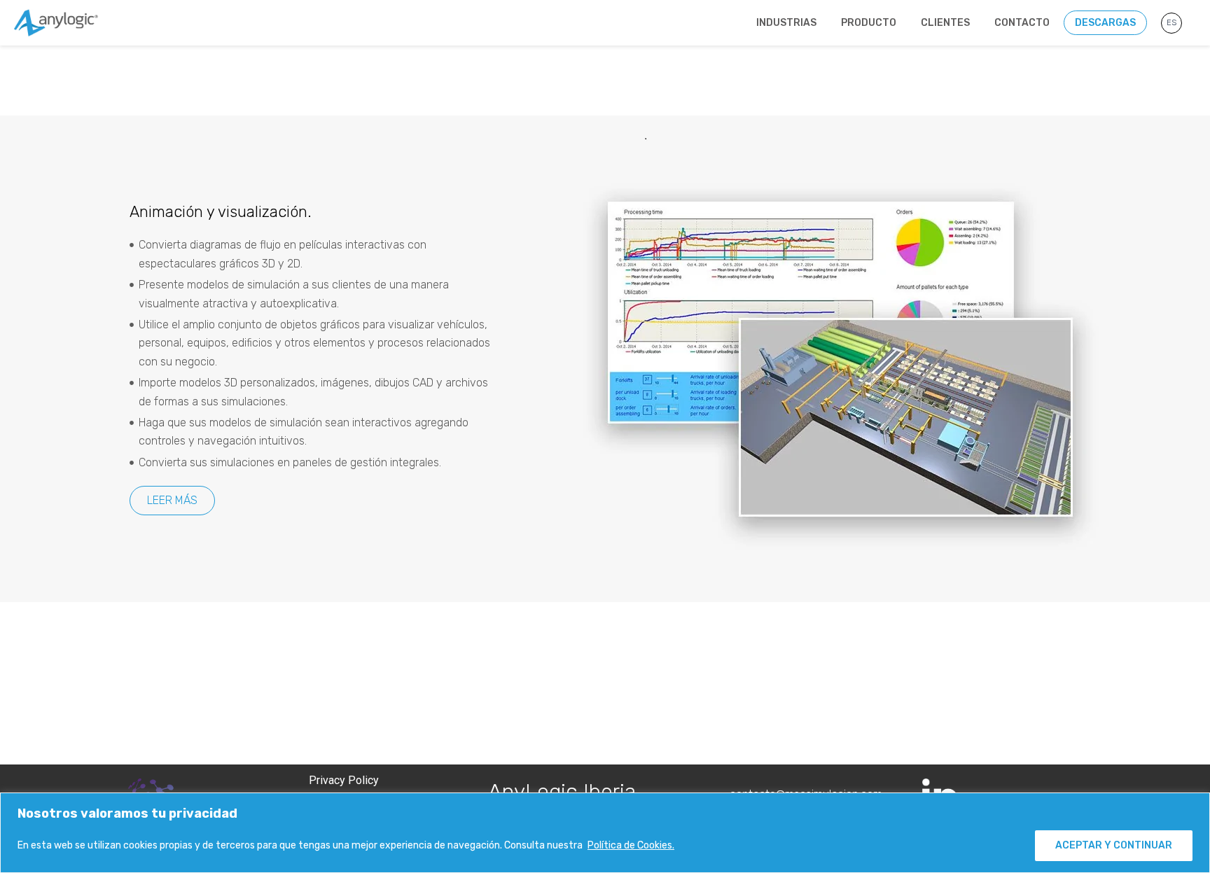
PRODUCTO (868, 23)
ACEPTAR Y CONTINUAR (1113, 845)
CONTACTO (1022, 23)
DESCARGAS (1105, 23)
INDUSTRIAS (786, 23)
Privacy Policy (345, 780)
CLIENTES (945, 23)
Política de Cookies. (630, 845)
